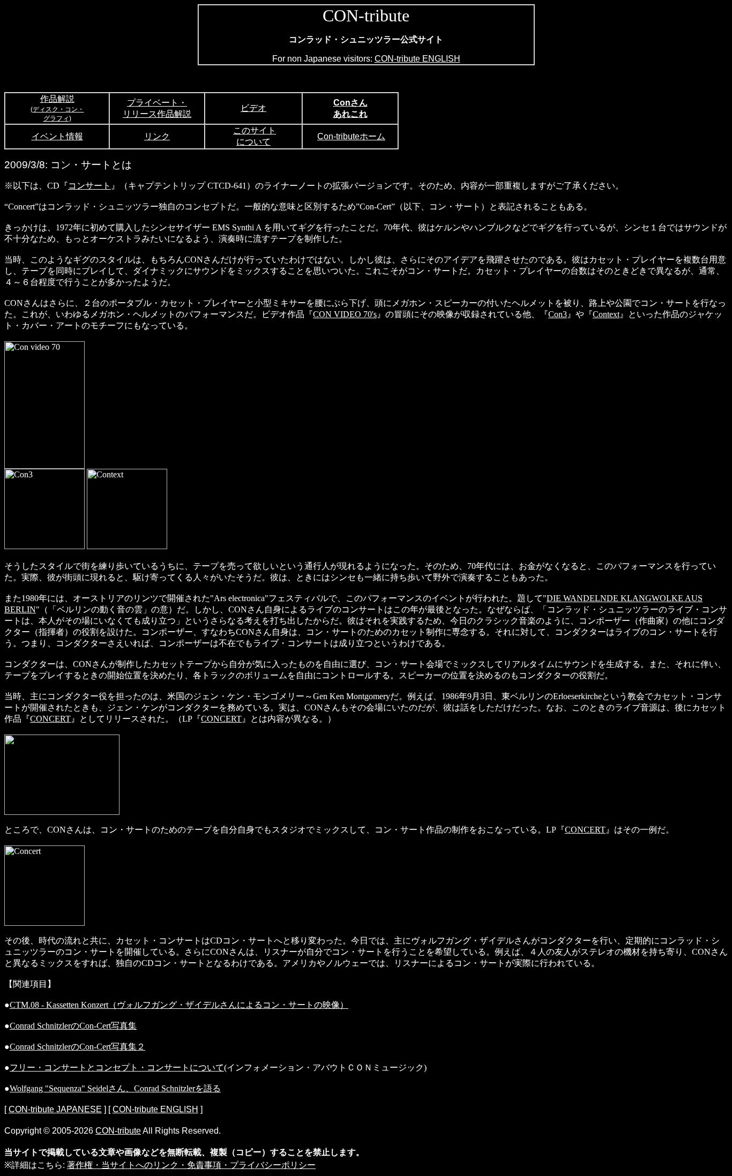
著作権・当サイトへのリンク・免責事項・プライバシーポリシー (191, 1165)
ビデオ (253, 108)
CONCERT (50, 718)
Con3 (557, 314)
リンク (157, 136)
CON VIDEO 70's (345, 314)
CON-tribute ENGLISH (417, 58)
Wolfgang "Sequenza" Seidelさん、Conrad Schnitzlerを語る (115, 1088)
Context (606, 314)
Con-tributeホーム (351, 136)
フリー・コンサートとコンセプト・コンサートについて (117, 1067)
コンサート (89, 185)
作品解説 (57, 98)
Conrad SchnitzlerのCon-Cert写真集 (73, 1025)
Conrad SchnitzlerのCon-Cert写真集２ (77, 1046)
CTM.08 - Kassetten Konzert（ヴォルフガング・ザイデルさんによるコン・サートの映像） (179, 1004)
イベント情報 (57, 136)
